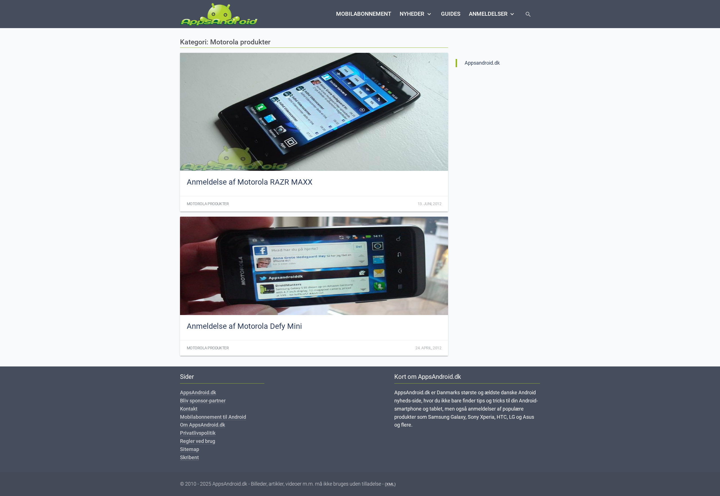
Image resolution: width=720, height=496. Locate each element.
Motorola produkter (208, 203)
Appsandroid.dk (482, 63)
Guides (450, 14)
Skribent (189, 457)
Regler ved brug (197, 441)
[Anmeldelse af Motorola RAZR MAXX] (314, 112)
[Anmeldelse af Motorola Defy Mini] (314, 266)
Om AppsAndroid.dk (202, 425)
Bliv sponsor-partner (203, 401)
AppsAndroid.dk (198, 392)
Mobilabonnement (363, 14)
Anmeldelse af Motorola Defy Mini (244, 326)
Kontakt (188, 409)
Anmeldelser (492, 14)
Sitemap (189, 449)
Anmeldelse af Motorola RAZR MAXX (249, 182)
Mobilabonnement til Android (213, 417)
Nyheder (416, 14)
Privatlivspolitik (197, 433)
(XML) (390, 484)
